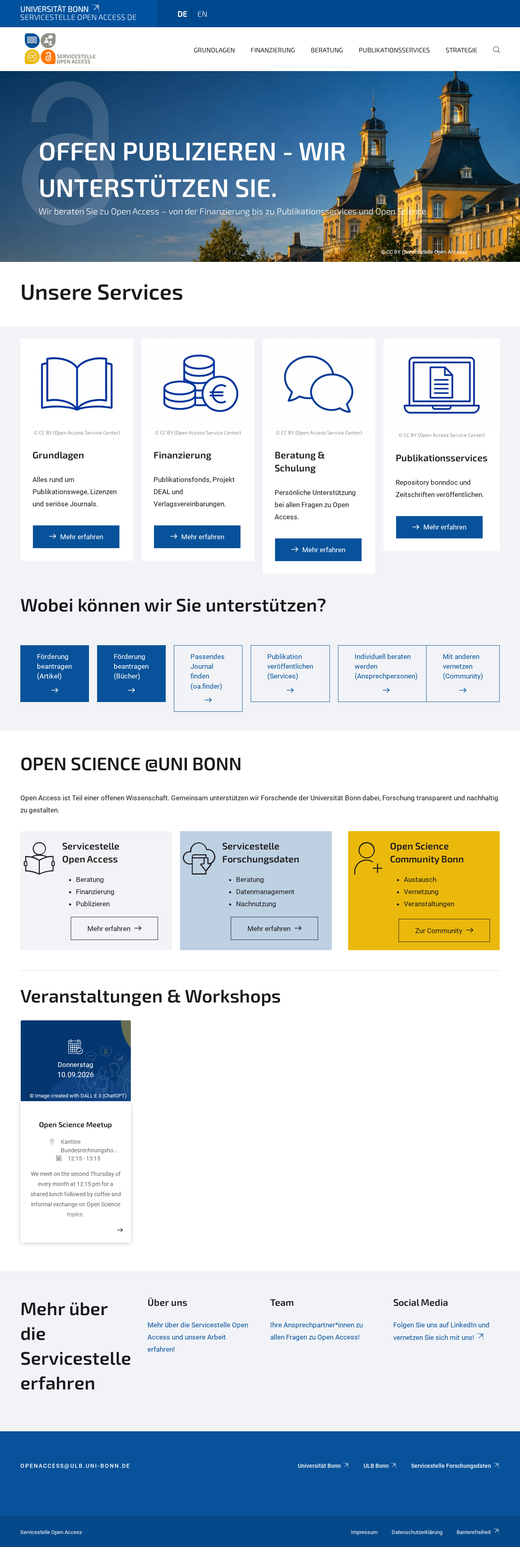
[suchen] (493, 55)
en (202, 13)
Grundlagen (214, 50)
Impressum (364, 1532)
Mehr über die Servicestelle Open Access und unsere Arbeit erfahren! (197, 1337)
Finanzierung (273, 50)
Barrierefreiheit (474, 1532)
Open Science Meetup (75, 1124)
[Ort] (45, 1146)
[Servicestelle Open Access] (59, 48)
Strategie (461, 50)
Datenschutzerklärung (417, 1532)
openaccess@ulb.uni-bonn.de (75, 1466)
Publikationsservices (394, 50)
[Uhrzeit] (48, 1158)
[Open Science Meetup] (120, 1230)
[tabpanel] (260, 166)
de (182, 13)
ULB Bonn (376, 1466)
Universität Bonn (54, 8)
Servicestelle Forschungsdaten (451, 1466)
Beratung (327, 50)
